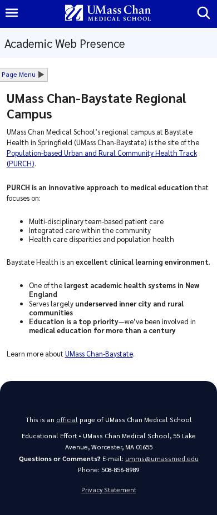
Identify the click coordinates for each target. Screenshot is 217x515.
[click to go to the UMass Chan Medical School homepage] (108, 13)
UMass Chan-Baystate (99, 353)
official (67, 419)
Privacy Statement (108, 490)
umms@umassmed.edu (162, 458)
